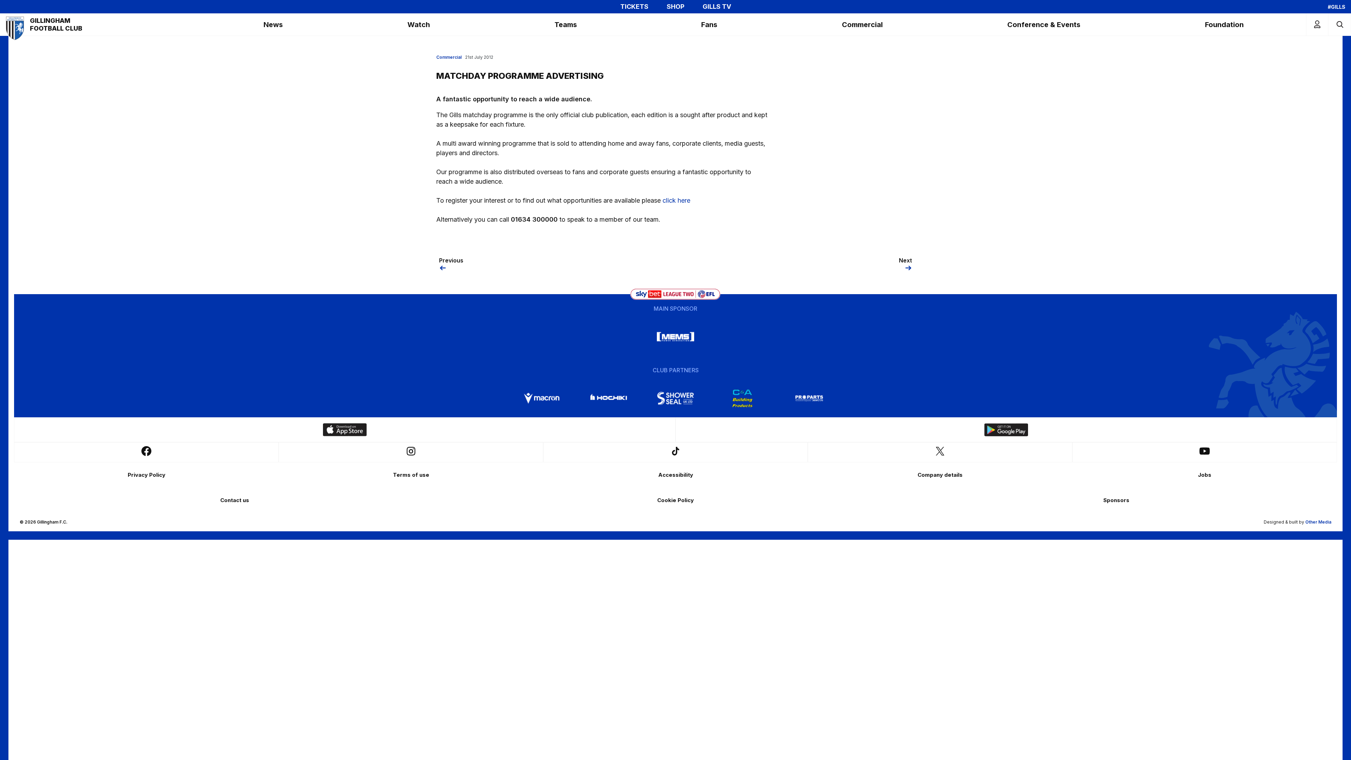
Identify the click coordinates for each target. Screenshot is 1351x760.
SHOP (675, 7)
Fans (709, 24)
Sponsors (1116, 500)
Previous (451, 260)
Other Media (1318, 522)
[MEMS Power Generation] (675, 336)
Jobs (1204, 474)
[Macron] (541, 398)
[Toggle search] (1339, 24)
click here (676, 200)
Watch (418, 24)
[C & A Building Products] (742, 398)
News (273, 24)
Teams (565, 24)
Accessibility (675, 474)
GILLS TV (717, 7)
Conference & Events (1043, 24)
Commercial (862, 24)
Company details (940, 474)
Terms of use (411, 474)
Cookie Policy (675, 500)
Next (905, 260)
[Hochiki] (608, 398)
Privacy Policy (146, 474)
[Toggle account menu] (1317, 24)
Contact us (234, 500)
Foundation (1224, 24)
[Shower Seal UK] (675, 398)
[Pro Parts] (809, 398)
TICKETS (634, 7)
